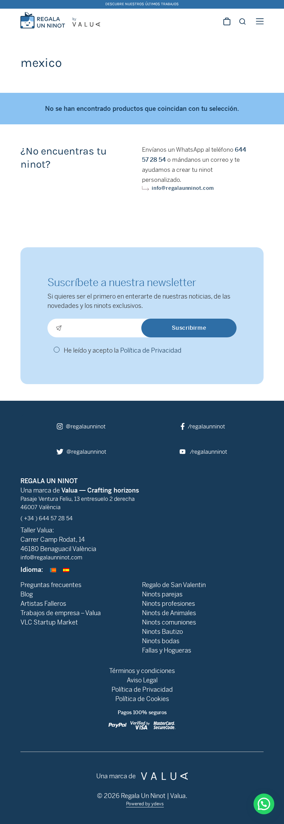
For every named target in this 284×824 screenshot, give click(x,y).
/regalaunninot (205, 426)
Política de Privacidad (150, 350)
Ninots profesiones (168, 604)
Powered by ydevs (145, 804)
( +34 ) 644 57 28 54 (46, 518)
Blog (26, 594)
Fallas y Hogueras (166, 650)
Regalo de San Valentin (174, 585)
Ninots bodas (160, 641)
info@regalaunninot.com (183, 188)
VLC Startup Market (49, 622)
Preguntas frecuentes (50, 585)
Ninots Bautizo (162, 632)
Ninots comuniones (169, 622)
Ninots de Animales (169, 613)
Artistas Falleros (43, 604)
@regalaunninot (85, 426)
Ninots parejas (162, 594)
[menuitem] (53, 570)
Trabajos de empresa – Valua (60, 613)
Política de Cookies (142, 699)
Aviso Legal (142, 680)
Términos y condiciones (142, 671)
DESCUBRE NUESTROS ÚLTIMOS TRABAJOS (142, 4)
